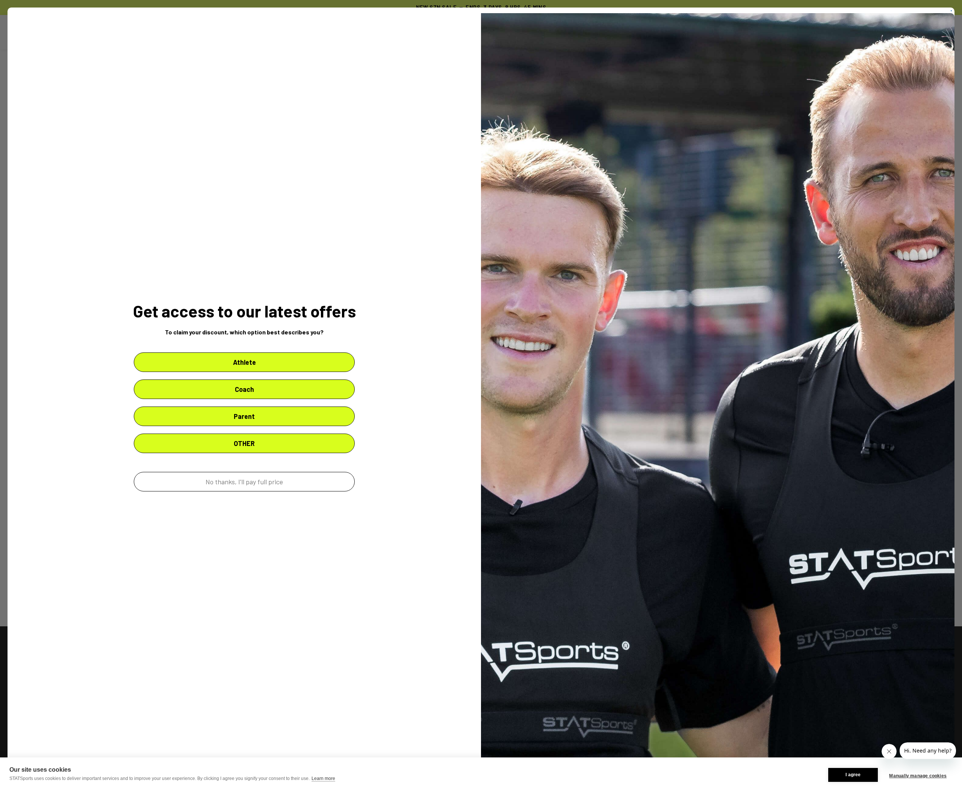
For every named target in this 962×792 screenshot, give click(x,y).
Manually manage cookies (918, 775)
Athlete (244, 362)
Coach (244, 389)
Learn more (323, 778)
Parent (244, 416)
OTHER (244, 443)
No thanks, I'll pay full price (244, 482)
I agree (853, 774)
